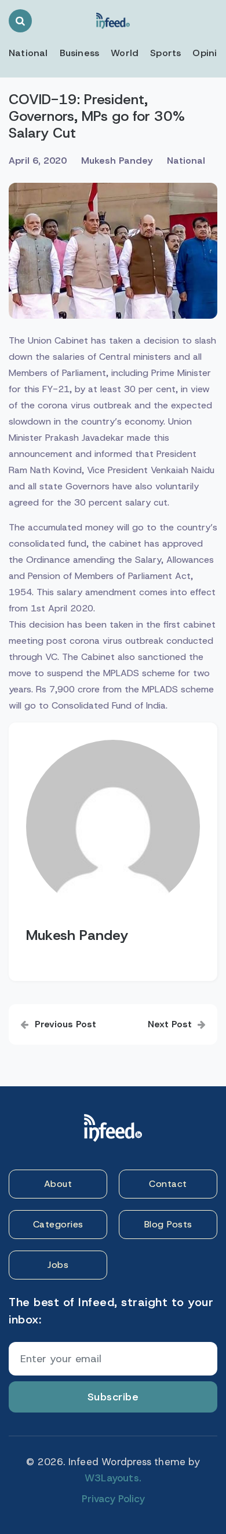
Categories (58, 1224)
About (58, 1184)
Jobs (58, 1265)
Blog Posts (168, 1224)
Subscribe (113, 1397)
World (124, 53)
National (28, 53)
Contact (168, 1184)
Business (80, 53)
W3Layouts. (113, 1478)
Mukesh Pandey (116, 160)
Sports (165, 53)
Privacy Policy (113, 1498)
